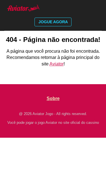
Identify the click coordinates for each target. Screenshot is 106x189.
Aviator (56, 63)
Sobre (53, 98)
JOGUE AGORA (53, 22)
